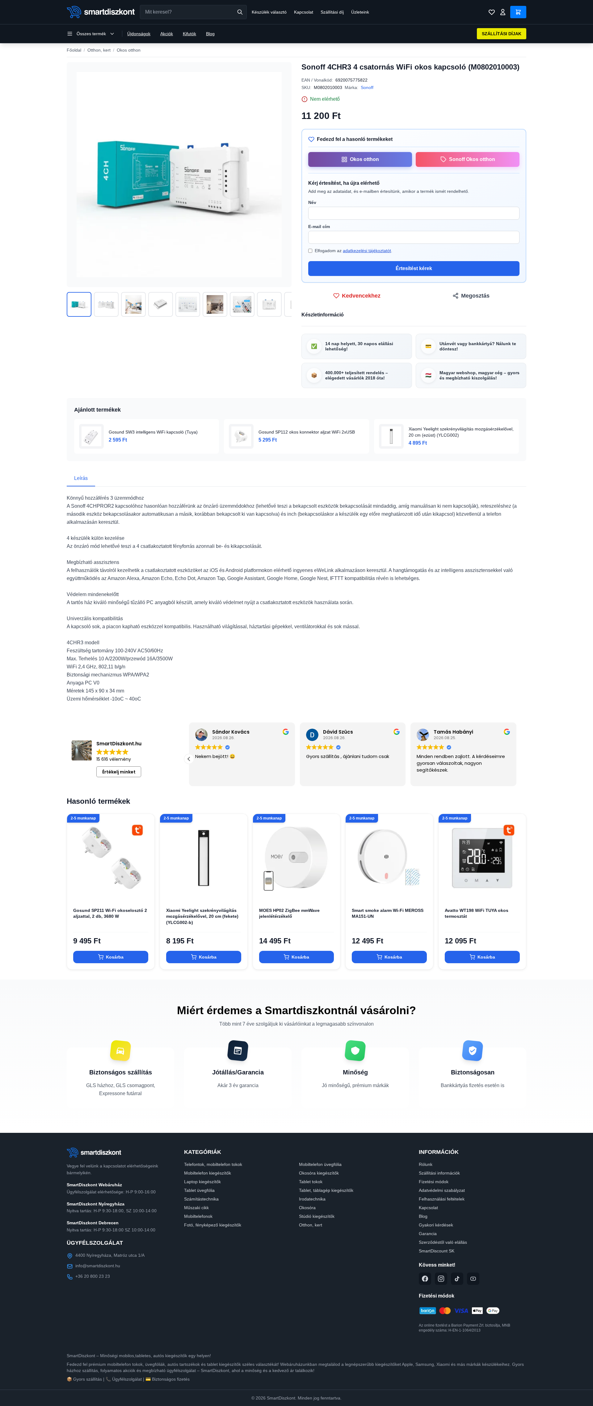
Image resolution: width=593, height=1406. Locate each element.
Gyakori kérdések (436, 1224)
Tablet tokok (310, 1181)
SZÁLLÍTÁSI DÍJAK (501, 33)
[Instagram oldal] (441, 1279)
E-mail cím (319, 226)
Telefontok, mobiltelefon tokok (213, 1164)
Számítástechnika (201, 1198)
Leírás (81, 478)
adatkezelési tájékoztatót (367, 250)
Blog (210, 33)
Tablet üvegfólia (199, 1190)
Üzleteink (360, 12)
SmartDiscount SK (436, 1250)
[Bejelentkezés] (503, 12)
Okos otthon (129, 50)
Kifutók (189, 33)
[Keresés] (240, 12)
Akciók (166, 33)
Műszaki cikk (196, 1207)
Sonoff (367, 87)
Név (312, 202)
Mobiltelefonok (198, 1216)
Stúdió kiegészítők (316, 1216)
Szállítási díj (332, 12)
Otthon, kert (99, 50)
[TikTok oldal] (457, 1279)
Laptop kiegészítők (202, 1181)
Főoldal (74, 50)
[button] (516, 759)
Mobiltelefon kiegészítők (207, 1173)
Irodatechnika (312, 1198)
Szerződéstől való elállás (443, 1242)
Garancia (428, 1233)
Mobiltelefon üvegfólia (320, 1164)
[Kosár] (518, 12)
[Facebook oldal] (425, 1279)
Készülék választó (269, 12)
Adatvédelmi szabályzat (442, 1190)
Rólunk (425, 1164)
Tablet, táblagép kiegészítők (326, 1190)
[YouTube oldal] (473, 1279)
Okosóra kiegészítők (319, 1173)
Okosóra (307, 1207)
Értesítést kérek (414, 268)
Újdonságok (138, 33)
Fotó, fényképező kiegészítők (212, 1224)
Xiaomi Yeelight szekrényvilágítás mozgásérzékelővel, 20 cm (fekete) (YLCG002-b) (202, 916)
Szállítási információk (439, 1173)
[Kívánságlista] (491, 12)
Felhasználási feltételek (442, 1198)
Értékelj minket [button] (119, 772)
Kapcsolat (303, 12)
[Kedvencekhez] (144, 891)
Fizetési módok (433, 1181)
